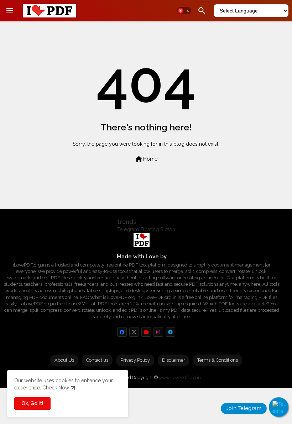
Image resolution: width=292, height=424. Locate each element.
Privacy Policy (135, 360)
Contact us (97, 360)
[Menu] (9, 11)
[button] (184, 10)
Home (146, 159)
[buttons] (122, 332)
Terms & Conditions (217, 360)
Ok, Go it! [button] (32, 403)
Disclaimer (173, 360)
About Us (64, 360)
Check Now (55, 388)
